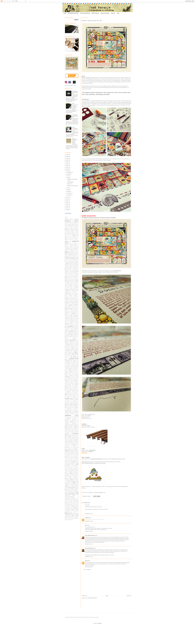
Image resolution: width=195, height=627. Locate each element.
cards (76, 273)
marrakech (75, 385)
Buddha (75, 263)
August (68, 174)
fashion (71, 318)
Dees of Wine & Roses (90, 535)
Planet (66, 437)
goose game (71, 333)
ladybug (77, 366)
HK (75, 341)
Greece (76, 335)
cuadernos (66, 291)
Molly (73, 398)
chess (70, 276)
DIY (76, 298)
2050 (75, 221)
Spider (74, 469)
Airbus (76, 226)
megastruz (66, 393)
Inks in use (69, 183)
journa (66, 358)
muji (71, 403)
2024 (67, 158)
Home (64, 13)
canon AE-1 (68, 272)
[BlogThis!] (95, 496)
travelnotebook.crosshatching (70, 497)
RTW (76, 450)
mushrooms (72, 407)
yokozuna (66, 519)
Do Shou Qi (67, 299)
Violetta (86, 517)
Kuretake (72, 366)
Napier (75, 408)
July (68, 175)
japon (66, 354)
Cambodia (72, 271)
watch (72, 510)
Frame (76, 326)
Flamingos (71, 322)
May (68, 187)
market (70, 385)
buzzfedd (75, 267)
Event (71, 314)
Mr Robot (75, 402)
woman (67, 515)
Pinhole (70, 436)
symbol (75, 477)
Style (76, 474)
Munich (71, 404)
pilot (65, 436)
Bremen (77, 262)
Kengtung (74, 361)
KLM (77, 362)
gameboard (67, 330)
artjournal (75, 241)
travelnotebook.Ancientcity (69, 496)
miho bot (75, 394)
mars (72, 386)
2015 (67, 199)
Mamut (76, 381)
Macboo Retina (68, 379)
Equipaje (66, 313)
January (69, 195)
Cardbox (71, 273)
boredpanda (75, 259)
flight (76, 323)
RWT (72, 451)
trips (65, 501)
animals (69, 233)
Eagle (73, 305)
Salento (67, 454)
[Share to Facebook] (98, 496)
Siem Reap (73, 463)
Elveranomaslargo (89, 548)
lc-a (74, 370)
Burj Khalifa (76, 264)
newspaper (67, 412)
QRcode (67, 442)
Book (67, 258)
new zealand (75, 411)
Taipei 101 (66, 479)
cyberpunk (74, 291)
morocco (76, 399)
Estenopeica (73, 313)
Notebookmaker (75, 416)
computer (75, 285)
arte (70, 238)
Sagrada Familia (72, 452)
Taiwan (71, 479)
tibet (65, 489)
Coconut (72, 282)
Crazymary (66, 289)
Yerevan (75, 518)
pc (70, 429)
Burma (67, 266)
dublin (69, 305)
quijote (76, 442)
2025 (67, 156)
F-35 (76, 317)
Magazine (76, 380)
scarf (71, 456)
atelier (66, 245)
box (65, 262)
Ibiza (72, 345)
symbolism (66, 478)
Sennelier (66, 460)
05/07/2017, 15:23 (89, 513)
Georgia (66, 331)
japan (76, 353)
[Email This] (94, 496)
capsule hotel (74, 272)
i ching (67, 345)
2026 (67, 154)
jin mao (70, 355)
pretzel (66, 441)
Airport (71, 228)
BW (65, 268)
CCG (76, 275)
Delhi (65, 295)
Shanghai (73, 461)
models (68, 397)
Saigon (77, 452)
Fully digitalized (70, 182)
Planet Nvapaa (71, 437)
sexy (69, 461)
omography (74, 423)
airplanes (66, 228)
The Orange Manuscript (85, 13)
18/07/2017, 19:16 (89, 544)
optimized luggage (73, 424)
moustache (67, 402)
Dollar (67, 300)
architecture (74, 235)
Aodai (69, 234)
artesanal (75, 238)
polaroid (75, 438)
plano (69, 438)
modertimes (74, 397)
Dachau (66, 294)
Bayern (66, 253)
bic (77, 254)
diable (76, 296)
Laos (65, 370)
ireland (67, 350)
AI (66, 226)
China (66, 277)
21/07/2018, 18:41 (89, 566)
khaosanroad (67, 362)
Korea (77, 365)
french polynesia (72, 327)
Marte (76, 386)
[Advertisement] (107, 582)
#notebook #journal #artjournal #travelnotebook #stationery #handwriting (71, 220)
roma (73, 447)
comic (66, 285)
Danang (75, 294)
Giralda (76, 331)
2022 (67, 161)
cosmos (75, 287)
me (65, 389)
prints (73, 441)
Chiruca (66, 280)
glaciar (70, 332)
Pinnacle (75, 436)
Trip (76, 500)
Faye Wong (76, 318)
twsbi (76, 501)
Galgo (72, 328)
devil (71, 296)
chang (66, 276)
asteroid (75, 243)
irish (71, 350)
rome (76, 447)
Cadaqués (69, 268)
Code (76, 282)
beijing (70, 254)
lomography (67, 376)
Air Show (71, 226)
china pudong (74, 277)
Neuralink (69, 411)
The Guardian (72, 483)
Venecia (73, 505)
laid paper (75, 367)
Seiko (72, 459)
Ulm (77, 502)
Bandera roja (73, 250)
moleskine (67, 398)
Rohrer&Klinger (67, 447)
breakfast (72, 262)
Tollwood (75, 491)
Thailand (74, 482)
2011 (67, 206)
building (66, 264)
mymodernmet (69, 408)
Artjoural (66, 241)
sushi (66, 477)
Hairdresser (74, 339)
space (66, 468)
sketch (77, 464)
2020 (67, 165)
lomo (76, 375)
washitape (67, 510)
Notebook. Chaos (68, 416)
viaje (77, 506)
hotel (73, 344)
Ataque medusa (74, 244)
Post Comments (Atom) (92, 598)
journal (72, 358)
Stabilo (76, 470)
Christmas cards (69, 281)
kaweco (68, 361)
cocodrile (67, 282)
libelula (66, 374)
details (75, 295)
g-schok (67, 328)
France (66, 327)
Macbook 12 (67, 380)
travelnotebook (71, 493)
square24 (71, 470)
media (73, 390)
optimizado (67, 424)
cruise (77, 289)
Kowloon (67, 366)
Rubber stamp (67, 451)
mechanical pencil (72, 389)
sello (76, 459)
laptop (70, 370)
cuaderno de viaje (74, 290)
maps (66, 385)
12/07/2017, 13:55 (89, 521)
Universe (75, 504)
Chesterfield (75, 276)
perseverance (67, 433)
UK (70, 502)
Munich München (68, 406)
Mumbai (75, 403)
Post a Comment (87, 569)
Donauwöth (67, 303)
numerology (67, 419)
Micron (66, 394)
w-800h (73, 509)
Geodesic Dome (74, 330)
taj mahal (75, 479)
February (69, 193)
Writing (72, 515)
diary (70, 298)
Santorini (72, 454)
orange (66, 425)
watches (75, 510)
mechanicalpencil (68, 390)
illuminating (67, 346)
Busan (71, 266)
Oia (76, 420)
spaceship (70, 468)
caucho (72, 275)
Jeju (69, 354)
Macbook (75, 379)
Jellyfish (72, 354)
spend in (66, 469)
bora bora (68, 259)
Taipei (76, 478)
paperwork (71, 427)
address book (71, 225)
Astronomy (66, 244)
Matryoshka (75, 388)
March (68, 191)
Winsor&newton (68, 514)
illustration (72, 346)
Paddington (71, 425)
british (67, 263)
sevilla (66, 461)
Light (74, 374)
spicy (70, 469)
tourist (73, 492)
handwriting (71, 340)
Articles (71, 239)
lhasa (76, 372)
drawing (75, 304)
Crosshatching (72, 289)
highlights (66, 341)
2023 (67, 160)
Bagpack (75, 249)
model (77, 395)
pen (73, 429)
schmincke (75, 456)
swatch (70, 477)
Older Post (129, 595)
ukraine (74, 502)
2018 (67, 169)
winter (74, 514)
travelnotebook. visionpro (70, 495)
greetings (70, 336)
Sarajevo (76, 454)
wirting (77, 514)
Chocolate (71, 280)
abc (76, 224)
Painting (75, 425)
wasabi (77, 509)
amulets (77, 230)
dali (69, 294)
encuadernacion (74, 312)
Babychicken (76, 248)
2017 (67, 170)
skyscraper (75, 465)
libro (70, 374)
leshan (76, 371)
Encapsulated (67, 312)
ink (65, 349)
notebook (68, 415)
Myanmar (76, 407)
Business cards (69, 267)
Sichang (67, 463)
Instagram (72, 349)
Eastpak (66, 307)
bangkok (66, 252)
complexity (70, 285)
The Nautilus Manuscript (73, 13)
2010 (67, 207)
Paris (76, 427)
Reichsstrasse (74, 445)
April (68, 189)
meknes (71, 393)
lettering (66, 372)
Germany (71, 331)
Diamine (66, 298)
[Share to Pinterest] (99, 496)
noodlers (76, 412)
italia (70, 353)
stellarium (76, 473)
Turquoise (70, 501)
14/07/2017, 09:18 (89, 531)
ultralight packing (69, 504)
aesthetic (76, 225)
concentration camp (68, 286)
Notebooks (69, 418)
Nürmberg (66, 420)
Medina (77, 390)
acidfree (66, 225)
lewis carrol (71, 372)
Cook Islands (76, 286)
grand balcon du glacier (69, 335)
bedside (66, 254)
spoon (67, 470)
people (67, 432)
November (69, 172)
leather (71, 371)
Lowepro (76, 376)
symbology (72, 478)
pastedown (75, 428)
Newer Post (84, 595)
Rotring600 (72, 450)
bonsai (77, 257)
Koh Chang (68, 363)
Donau (76, 300)
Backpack (67, 249)
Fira (65, 322)
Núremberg (74, 419)
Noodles (67, 413)
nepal (66, 411)
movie (71, 402)
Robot (74, 446)
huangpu (76, 344)
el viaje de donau (73, 309)
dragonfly (70, 304)
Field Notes (72, 321)
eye (73, 317)
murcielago (75, 406)
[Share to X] (96, 496)
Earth (76, 305)
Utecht (69, 505)
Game (76, 328)
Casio (66, 275)
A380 (69, 224)
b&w (72, 248)
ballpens (66, 250)
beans (76, 253)
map (76, 384)
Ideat (76, 345)
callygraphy (67, 271)
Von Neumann (67, 509)
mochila (73, 395)
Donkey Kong (74, 303)
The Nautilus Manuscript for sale (75, 116)
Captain (66, 273)
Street (72, 474)
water (75, 511)
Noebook (72, 412)
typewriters (66, 502)
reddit (68, 445)
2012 (67, 204)
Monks (67, 399)
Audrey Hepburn (73, 245)
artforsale (66, 239)
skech (73, 464)
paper (66, 427)
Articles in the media (105, 13)
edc (70, 307)
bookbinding (72, 258)
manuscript (68, 384)
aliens (69, 229)
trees (67, 500)
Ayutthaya (68, 248)
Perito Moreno (74, 432)
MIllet (70, 395)
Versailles (73, 506)
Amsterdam (72, 230)
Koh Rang (73, 363)
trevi (70, 500)
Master (66, 388)
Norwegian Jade (74, 413)
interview (76, 349)
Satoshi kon (69, 455)
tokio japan (67, 491)
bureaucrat (71, 264)
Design (70, 295)
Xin (69, 518)
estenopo (66, 314)
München (66, 404)
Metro (76, 393)
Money (77, 398)
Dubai (66, 305)
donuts (66, 304)
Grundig (75, 336)
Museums (66, 407)
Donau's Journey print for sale (75, 139)
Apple (73, 234)
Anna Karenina (74, 233)
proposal (76, 441)
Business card (75, 266)
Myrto (86, 560)
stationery (71, 473)
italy (72, 353)
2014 (67, 200)
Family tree (67, 318)
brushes (71, 263)
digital (73, 298)
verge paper (68, 506)
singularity (68, 464)
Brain (68, 262)
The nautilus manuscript (74, 486)
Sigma (77, 463)
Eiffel (74, 307)
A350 (66, 224)
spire (77, 469)
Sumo (66, 475)
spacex (75, 468)
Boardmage (73, 257)
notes (75, 418)
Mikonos (66, 395)
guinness (66, 337)
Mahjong (67, 381)
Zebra (71, 519)
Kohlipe (73, 365)
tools (65, 492)
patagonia (66, 429)
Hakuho (66, 340)
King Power (73, 362)
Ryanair (76, 451)
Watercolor (67, 513)
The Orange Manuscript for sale (75, 92)
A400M (73, 224)
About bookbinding (74, 128)
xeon (65, 518)
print (69, 441)
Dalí (72, 294)
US (65, 505)
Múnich (75, 404)
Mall (72, 381)
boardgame (67, 257)
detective (66, 296)
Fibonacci (66, 321)
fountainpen (70, 326)
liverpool (71, 375)
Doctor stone (73, 299)
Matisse (70, 388)
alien (65, 229)
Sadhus (66, 452)
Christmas (76, 280)
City (73, 281)
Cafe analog (75, 268)
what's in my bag (75, 513)
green (66, 336)
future (77, 327)
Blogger (100, 623)
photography (75, 433)
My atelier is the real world (72, 185)
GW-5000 (74, 337)
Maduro (72, 380)
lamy (70, 368)
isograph (75, 351)
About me (113, 13)
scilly (67, 459)
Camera (76, 271)
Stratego (67, 474)
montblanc (72, 399)
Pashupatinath (67, 428)
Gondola (75, 332)
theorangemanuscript (73, 488)
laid (71, 367)
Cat (69, 275)
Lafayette (67, 367)
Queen (72, 442)
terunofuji (68, 482)
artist (76, 239)
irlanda (75, 350)
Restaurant (67, 446)
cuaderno (67, 290)
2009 (67, 209)
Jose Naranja (73, 357)
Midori (70, 394)
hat (76, 340)
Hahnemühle (67, 339)
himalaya (71, 341)
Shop (118, 13)
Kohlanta (69, 365)
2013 (67, 202)
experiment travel (68, 317)
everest (75, 314)
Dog (77, 299)
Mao (72, 384)
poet (72, 438)
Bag (72, 249)
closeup (77, 281)
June (68, 177)
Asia (70, 243)
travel (77, 492)
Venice (77, 505)
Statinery (66, 473)
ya (71, 518)
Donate (71, 300)
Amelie (67, 230)
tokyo (71, 491)
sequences (75, 460)
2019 (67, 167)
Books (77, 258)
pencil (76, 429)
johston (75, 355)
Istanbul (66, 353)
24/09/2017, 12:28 (89, 556)
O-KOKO (72, 420)
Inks (68, 349)
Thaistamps (67, 483)
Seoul (71, 460)
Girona (66, 332)
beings (74, 254)
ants (65, 234)
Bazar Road (71, 253)
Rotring (66, 450)
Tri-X (73, 500)
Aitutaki (75, 228)
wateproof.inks (67, 511)
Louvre (72, 376)
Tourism (69, 492)
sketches (68, 465)
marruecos (67, 386)
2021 (67, 163)
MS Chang (67, 403)
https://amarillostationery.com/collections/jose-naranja (93, 463)
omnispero (66, 423)
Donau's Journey (95, 13)
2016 (67, 197)
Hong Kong (68, 344)
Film (76, 321)
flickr (72, 323)
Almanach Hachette (75, 229)
